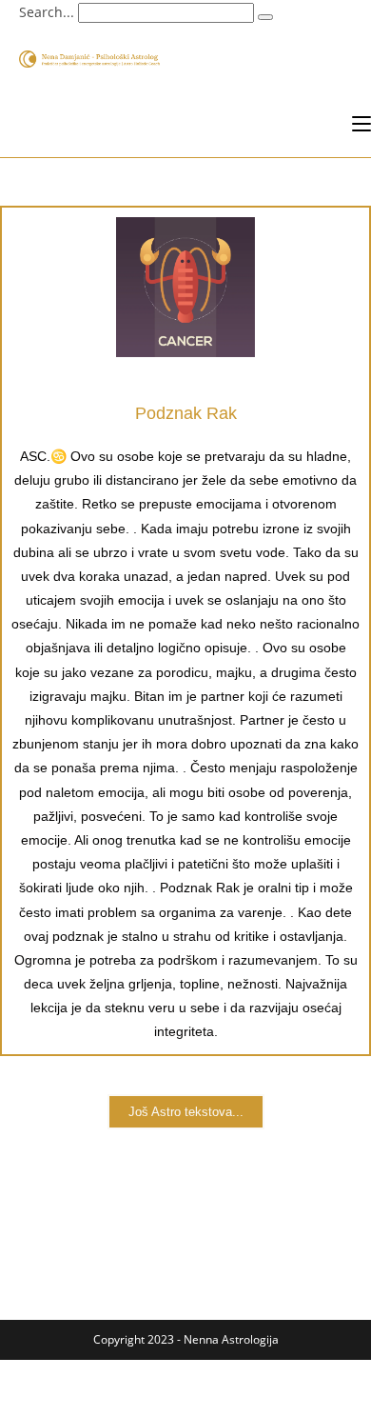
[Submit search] (265, 17)
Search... (46, 12)
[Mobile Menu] (361, 123)
